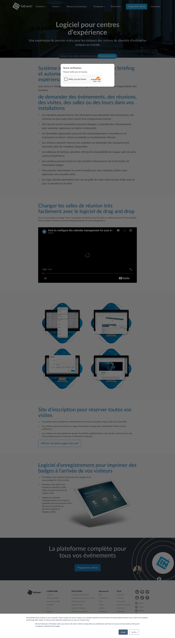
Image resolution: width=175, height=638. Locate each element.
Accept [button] (123, 632)
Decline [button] (134, 632)
